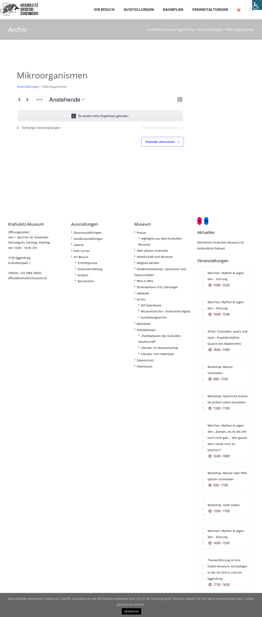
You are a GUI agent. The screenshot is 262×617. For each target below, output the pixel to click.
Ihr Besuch (104, 9)
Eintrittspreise (87, 263)
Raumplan (173, 9)
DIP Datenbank (151, 305)
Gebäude (143, 293)
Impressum (144, 366)
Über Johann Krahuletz (152, 251)
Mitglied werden (148, 263)
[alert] (100, 116)
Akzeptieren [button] (131, 611)
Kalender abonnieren (160, 142)
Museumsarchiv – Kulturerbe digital (165, 311)
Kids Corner (82, 251)
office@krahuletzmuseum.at (27, 278)
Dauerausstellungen (88, 233)
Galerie (79, 245)
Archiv (141, 299)
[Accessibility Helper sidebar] (257, 5)
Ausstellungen (139, 9)
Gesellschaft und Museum (155, 257)
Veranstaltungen (210, 9)
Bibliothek (143, 324)
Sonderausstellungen (88, 239)
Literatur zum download (157, 354)
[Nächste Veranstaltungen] (27, 99)
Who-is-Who (145, 281)
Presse (141, 233)
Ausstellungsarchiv (154, 317)
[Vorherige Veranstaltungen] (19, 99)
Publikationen (146, 330)
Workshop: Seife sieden (224, 505)
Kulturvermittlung (90, 269)
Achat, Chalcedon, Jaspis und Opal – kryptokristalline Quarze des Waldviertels (227, 337)
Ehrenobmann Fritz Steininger (157, 287)
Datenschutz (145, 360)
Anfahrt (83, 275)
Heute (39, 99)
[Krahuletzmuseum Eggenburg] (19, 8)
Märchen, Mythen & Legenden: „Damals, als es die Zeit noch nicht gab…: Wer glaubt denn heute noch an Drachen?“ (227, 437)
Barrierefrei (86, 281)
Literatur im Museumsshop (159, 348)
